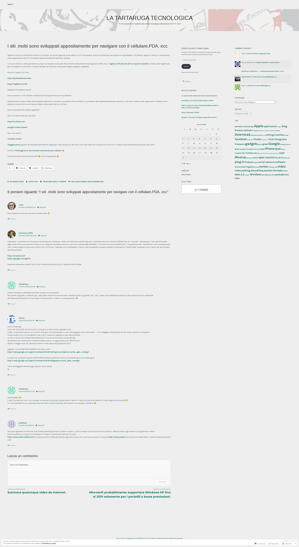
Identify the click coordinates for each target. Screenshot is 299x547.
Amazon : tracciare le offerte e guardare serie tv (199, 117)
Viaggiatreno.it (14, 145)
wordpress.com (268, 175)
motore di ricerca (273, 153)
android (246, 126)
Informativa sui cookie (49, 543)
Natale (255, 158)
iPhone (270, 148)
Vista (285, 171)
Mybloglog (249, 158)
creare (277, 130)
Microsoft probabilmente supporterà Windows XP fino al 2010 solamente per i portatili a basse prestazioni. (130, 493)
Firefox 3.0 (265, 139)
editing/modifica (275, 135)
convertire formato (268, 130)
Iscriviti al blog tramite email (195, 48)
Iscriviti (186, 66)
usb (275, 167)
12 (194, 143)
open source (266, 157)
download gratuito (257, 135)
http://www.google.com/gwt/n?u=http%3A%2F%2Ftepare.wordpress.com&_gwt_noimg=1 (48, 352)
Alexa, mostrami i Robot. (190, 112)
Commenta (162, 482)
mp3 (282, 153)
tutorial (256, 167)
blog (284, 126)
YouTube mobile (14, 139)
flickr (271, 139)
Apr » (188, 163)
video (282, 166)
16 (216, 143)
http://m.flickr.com (16, 121)
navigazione (93, 181)
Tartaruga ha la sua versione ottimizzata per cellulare (38, 150)
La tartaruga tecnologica (149, 18)
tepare (22, 318)
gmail (265, 144)
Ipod (278, 148)
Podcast (249, 162)
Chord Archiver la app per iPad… (259, 53)
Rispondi (43, 207)
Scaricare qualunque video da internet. (36, 491)
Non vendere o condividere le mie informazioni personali (165, 538)
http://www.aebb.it (117, 437)
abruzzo (239, 126)
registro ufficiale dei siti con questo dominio (129, 64)
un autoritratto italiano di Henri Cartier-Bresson (199, 96)
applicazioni (270, 126)
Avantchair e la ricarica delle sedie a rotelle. (198, 100)
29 (211, 153)
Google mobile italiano (17, 127)
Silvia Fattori (186, 174)
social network (266, 162)
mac (255, 153)
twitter (263, 166)
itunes (283, 149)
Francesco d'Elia (26, 233)
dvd (264, 135)
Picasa (283, 158)
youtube (280, 174)
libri (243, 153)
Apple (258, 126)
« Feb (183, 163)
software (280, 162)
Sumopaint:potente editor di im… (273, 71)
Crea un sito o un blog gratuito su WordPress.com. (131, 538)
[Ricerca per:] (194, 81)
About (10, 4)
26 (194, 153)
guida (237, 149)
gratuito (288, 144)
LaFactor (33, 181)
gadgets (251, 144)
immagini (249, 149)
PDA (102, 181)
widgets (247, 175)
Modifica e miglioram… (250, 71)
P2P (275, 158)
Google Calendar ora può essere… (268, 62)
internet (257, 149)
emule (286, 135)
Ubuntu (271, 167)
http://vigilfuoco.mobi (17, 84)
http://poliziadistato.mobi (19, 78)
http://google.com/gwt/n (19, 258)
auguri (279, 126)
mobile (83, 181)
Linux (249, 152)
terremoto (240, 167)
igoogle (243, 149)
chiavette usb (257, 130)
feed (248, 139)
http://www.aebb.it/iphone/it (20, 437)
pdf (279, 158)
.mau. (21, 205)
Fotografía (281, 139)
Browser (239, 130)
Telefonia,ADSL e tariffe (54, 181)
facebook (241, 139)
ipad (262, 149)
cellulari (75, 181)
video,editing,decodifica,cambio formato (259, 170)
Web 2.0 (239, 174)
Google (274, 144)
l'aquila (238, 153)
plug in (240, 162)
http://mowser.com (16, 256)
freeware (240, 144)
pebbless (23, 423)
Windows (256, 174)
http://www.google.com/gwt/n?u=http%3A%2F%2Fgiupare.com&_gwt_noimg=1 (43, 360)
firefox (257, 139)
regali (256, 162)
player (288, 158)
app (252, 126)
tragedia (249, 167)
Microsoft (260, 153)
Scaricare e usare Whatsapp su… (265, 77)
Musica (240, 157)
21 (205, 148)
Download (242, 134)
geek (260, 144)
